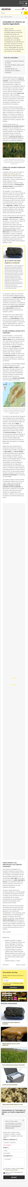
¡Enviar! (14, 1177)
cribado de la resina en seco (11, 174)
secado (5, 916)
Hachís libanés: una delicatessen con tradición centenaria (12, 70)
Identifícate (18, 9)
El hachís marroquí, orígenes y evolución (11, 1023)
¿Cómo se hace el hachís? (10, 1084)
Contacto (24, 5)
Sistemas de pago (9, 1127)
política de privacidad (11, 1170)
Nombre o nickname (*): (10, 1139)
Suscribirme (13, 987)
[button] (26, 9)
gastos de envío (16, 1126)
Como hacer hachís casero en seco (12, 1104)
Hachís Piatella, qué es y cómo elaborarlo (11, 1044)
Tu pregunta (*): (8, 1155)
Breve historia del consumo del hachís (13, 1065)
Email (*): (6, 1147)
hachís (16, 183)
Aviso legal (16, 983)
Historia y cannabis (20, 964)
